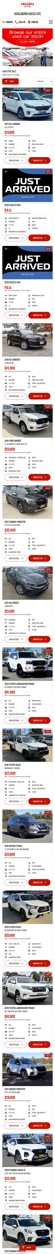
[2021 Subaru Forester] (27, 1069)
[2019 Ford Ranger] (27, 421)
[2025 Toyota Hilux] (27, 907)
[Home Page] (27, 5)
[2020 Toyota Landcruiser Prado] (27, 988)
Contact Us (37, 160)
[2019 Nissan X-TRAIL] (27, 826)
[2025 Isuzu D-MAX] (27, 185)
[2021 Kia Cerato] (27, 583)
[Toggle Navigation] (51, 22)
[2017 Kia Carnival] (27, 104)
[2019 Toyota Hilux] (27, 745)
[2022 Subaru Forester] (27, 502)
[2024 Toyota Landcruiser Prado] (27, 664)
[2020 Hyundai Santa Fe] (27, 1150)
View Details (14, 160)
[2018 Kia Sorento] (27, 340)
